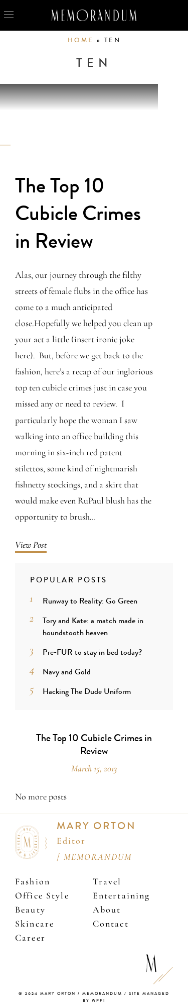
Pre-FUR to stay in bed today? (92, 652)
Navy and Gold (67, 671)
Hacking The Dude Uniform (87, 691)
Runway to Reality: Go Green (90, 601)
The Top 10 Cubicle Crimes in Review (78, 213)
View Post (31, 544)
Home (81, 40)
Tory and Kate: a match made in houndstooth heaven (93, 626)
